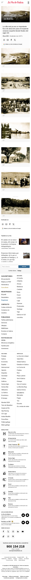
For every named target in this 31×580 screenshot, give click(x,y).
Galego (19, 270)
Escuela (19, 403)
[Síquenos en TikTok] (3, 536)
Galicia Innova (21, 389)
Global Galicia (21, 361)
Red (18, 373)
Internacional (5, 367)
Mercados (20, 395)
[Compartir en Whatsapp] (4, 40)
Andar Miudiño (5, 416)
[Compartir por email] (7, 40)
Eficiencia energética (7, 343)
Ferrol (18, 295)
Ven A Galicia (21, 378)
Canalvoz (21, 558)
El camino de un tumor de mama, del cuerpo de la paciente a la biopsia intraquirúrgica (9, 243)
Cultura (3, 378)
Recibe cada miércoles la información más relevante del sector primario (17, 459)
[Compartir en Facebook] (11, 40)
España (3, 364)
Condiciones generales (9, 577)
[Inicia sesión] (28, 2)
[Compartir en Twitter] (14, 40)
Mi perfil (3, 294)
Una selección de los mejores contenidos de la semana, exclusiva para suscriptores (18, 446)
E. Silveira (3, 261)
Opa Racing (5, 411)
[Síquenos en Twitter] (8, 531)
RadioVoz (10, 558)
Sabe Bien (20, 359)
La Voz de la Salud (22, 356)
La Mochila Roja (22, 387)
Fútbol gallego (5, 422)
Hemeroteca (5, 284)
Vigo (18, 312)
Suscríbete (4, 287)
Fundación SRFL (20, 557)
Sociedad (4, 375)
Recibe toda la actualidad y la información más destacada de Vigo (17, 499)
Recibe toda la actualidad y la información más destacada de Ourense (17, 505)
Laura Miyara (4, 248)
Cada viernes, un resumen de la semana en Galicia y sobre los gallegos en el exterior (17, 473)
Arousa (19, 283)
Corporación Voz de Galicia (10, 557)
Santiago (19, 309)
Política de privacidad (14, 576)
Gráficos (3, 381)
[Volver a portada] (15, 2)
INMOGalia (4, 328)
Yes (18, 401)
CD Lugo (4, 413)
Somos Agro (5, 384)
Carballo (19, 289)
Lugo (18, 300)
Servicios (4, 322)
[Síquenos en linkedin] (18, 531)
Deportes (4, 373)
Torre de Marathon (6, 405)
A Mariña (19, 281)
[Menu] (2, 2)
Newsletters (5, 297)
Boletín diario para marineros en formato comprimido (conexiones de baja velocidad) (17, 466)
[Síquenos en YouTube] (23, 531)
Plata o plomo (21, 375)
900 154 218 (16, 546)
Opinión (3, 370)
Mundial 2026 (5, 402)
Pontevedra (20, 306)
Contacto (4, 334)
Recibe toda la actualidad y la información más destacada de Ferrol (17, 486)
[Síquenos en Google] (13, 536)
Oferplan (4, 325)
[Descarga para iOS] (23, 515)
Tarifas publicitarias (7, 320)
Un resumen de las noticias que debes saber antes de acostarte (17, 440)
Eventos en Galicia (7, 331)
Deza (18, 292)
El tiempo (4, 398)
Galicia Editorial (22, 560)
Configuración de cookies (21, 577)
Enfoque (19, 381)
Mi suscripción (5, 279)
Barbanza (20, 286)
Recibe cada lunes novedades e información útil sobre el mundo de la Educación (18, 453)
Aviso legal (4, 576)
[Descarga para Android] (27, 515)
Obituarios (4, 389)
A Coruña (20, 278)
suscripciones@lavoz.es (15, 550)
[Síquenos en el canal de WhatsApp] (8, 536)
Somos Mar (4, 387)
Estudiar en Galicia (23, 364)
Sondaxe (15, 558)
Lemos (19, 298)
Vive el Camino (21, 384)
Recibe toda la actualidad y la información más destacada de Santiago (17, 493)
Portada (3, 356)
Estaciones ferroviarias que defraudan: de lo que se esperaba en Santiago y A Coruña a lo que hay (10, 256)
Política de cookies (24, 576)
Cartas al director (6, 307)
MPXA (15, 560)
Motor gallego (5, 425)
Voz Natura (26, 558)
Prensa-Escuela (9, 560)
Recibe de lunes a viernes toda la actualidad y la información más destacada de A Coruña (18, 479)
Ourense (19, 303)
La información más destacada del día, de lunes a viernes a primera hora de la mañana (18, 433)
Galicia (3, 359)
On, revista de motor (23, 406)
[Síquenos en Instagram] (13, 531)
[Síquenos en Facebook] (3, 531)
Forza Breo (4, 419)
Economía (4, 361)
